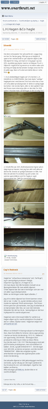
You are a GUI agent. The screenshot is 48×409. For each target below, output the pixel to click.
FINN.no (20, 370)
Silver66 (7, 45)
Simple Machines (30, 406)
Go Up (4, 390)
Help (20, 404)
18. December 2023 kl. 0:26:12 (13, 273)
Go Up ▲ (26, 404)
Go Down (5, 39)
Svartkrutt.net (11, 324)
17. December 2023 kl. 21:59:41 (15, 49)
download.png (12, 256)
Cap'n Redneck (11, 269)
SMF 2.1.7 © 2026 (18, 406)
